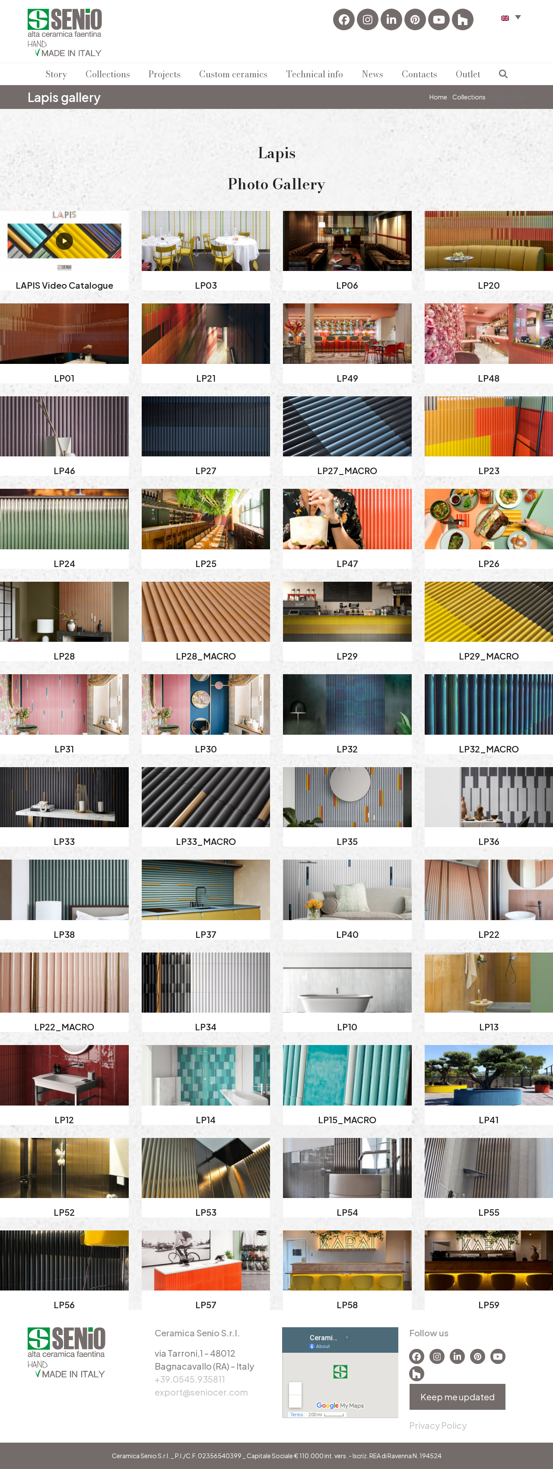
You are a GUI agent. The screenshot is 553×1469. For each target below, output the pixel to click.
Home (438, 97)
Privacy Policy (438, 1425)
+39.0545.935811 (190, 1378)
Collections (469, 97)
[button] (511, 16)
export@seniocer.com (201, 1391)
